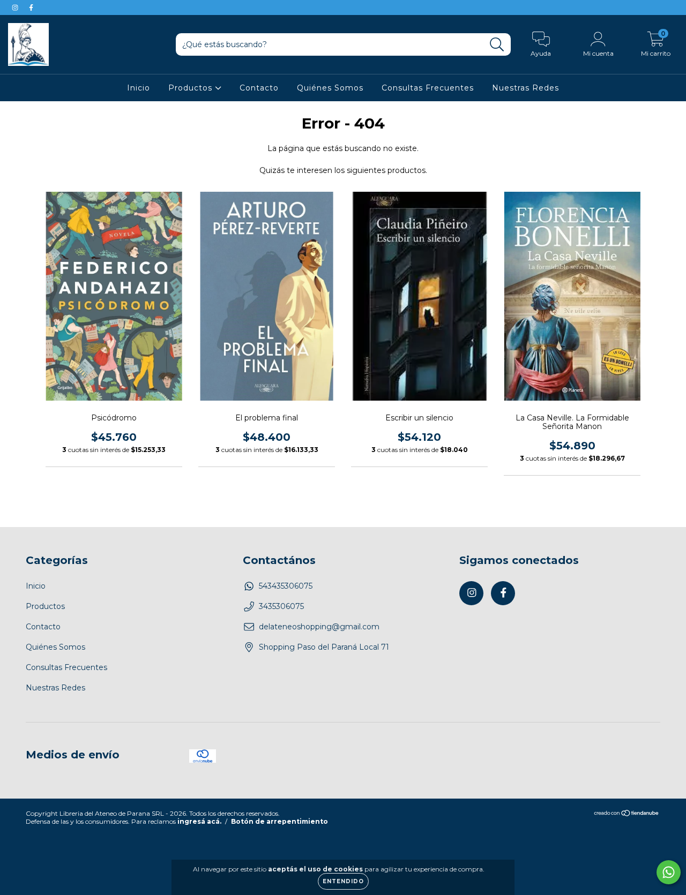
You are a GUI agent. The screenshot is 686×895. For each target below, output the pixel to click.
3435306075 (281, 606)
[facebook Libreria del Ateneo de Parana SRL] (31, 7)
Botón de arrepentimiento (279, 821)
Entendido (343, 881)
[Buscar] (497, 44)
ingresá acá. (199, 821)
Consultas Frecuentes (428, 88)
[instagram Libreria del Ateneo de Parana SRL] (16, 7)
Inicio (138, 88)
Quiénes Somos (330, 88)
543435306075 (285, 586)
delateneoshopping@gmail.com (319, 626)
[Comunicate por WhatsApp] (669, 872)
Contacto (259, 88)
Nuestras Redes (525, 88)
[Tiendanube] (626, 814)
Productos (191, 88)
